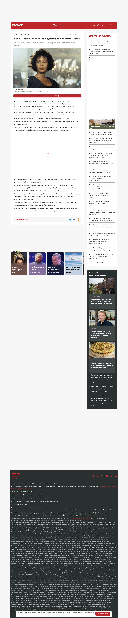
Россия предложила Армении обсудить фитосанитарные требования (101, 256)
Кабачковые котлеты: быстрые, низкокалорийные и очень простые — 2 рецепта (103, 389)
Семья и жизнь (95, 297)
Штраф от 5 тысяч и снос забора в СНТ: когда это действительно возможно (101, 301)
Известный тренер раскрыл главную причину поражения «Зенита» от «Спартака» (100, 155)
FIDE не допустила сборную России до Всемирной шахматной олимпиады (100, 140)
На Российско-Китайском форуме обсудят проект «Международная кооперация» (99, 204)
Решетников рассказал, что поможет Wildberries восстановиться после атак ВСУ (101, 187)
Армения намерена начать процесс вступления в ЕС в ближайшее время (100, 242)
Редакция (14, 476)
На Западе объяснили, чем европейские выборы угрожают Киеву (100, 195)
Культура (94, 329)
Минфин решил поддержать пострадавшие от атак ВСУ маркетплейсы (100, 178)
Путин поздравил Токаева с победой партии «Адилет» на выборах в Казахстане (102, 51)
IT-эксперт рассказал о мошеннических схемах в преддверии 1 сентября (102, 212)
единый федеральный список (81, 518)
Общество (94, 361)
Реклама (14, 478)
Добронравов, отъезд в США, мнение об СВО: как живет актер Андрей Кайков (101, 334)
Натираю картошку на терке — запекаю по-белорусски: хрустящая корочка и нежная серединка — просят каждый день (103, 400)
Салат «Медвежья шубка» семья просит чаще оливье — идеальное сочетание (102, 365)
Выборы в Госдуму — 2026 (58, 25)
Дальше (100, 263)
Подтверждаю (103, 614)
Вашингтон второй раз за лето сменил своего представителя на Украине (101, 227)
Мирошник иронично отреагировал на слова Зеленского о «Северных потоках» (101, 164)
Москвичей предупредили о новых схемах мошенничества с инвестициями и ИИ (100, 43)
